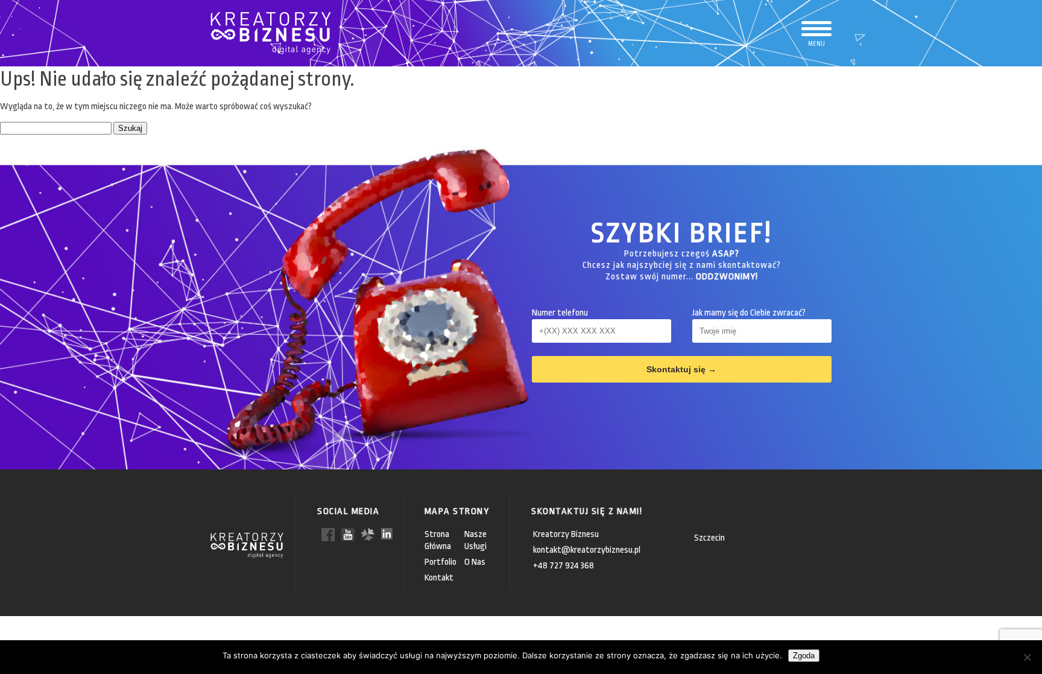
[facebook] (328, 534)
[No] (1027, 657)
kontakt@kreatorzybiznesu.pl (586, 550)
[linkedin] (388, 533)
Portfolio (440, 562)
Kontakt (439, 578)
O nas (474, 562)
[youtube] (348, 534)
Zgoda (804, 655)
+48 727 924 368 (563, 566)
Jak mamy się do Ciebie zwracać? (749, 313)
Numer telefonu (560, 313)
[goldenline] (368, 534)
